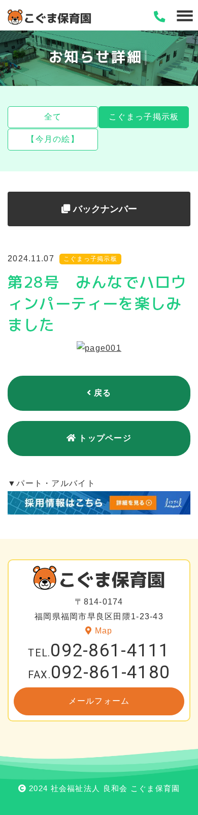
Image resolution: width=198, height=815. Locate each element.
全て (53, 116)
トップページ (105, 438)
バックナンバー (104, 209)
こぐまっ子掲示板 (144, 116)
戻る (103, 392)
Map (103, 630)
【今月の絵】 (52, 139)
